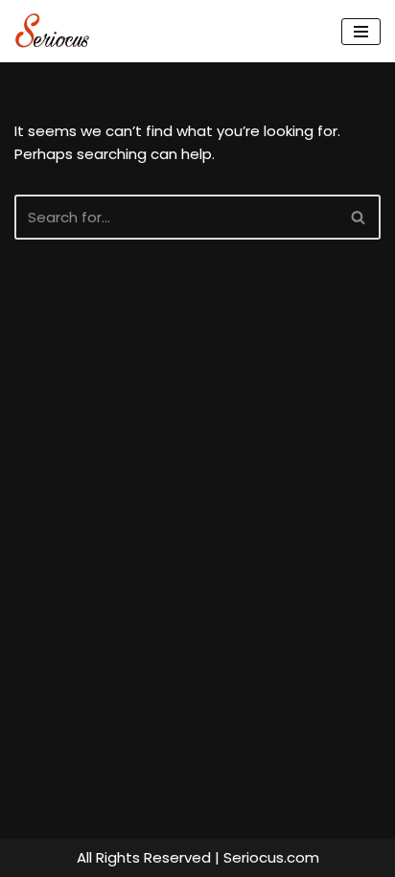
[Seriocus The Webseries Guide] (57, 31)
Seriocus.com (271, 857)
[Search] (359, 217)
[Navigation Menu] (361, 31)
